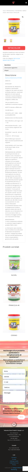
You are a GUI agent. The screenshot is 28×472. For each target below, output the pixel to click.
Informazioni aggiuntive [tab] (10, 67)
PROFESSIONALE (10, 10)
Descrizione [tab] (7, 65)
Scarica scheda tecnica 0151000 (13, 78)
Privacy (14, 464)
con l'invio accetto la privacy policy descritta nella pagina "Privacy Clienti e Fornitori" (13, 411)
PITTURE (12, 60)
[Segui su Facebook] (14, 424)
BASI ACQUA (10, 12)
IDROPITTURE (6, 60)
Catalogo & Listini (14, 461)
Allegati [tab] (6, 70)
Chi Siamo (14, 457)
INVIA (21, 417)
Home (4, 10)
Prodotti (14, 459)
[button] (22, 17)
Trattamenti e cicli (14, 463)
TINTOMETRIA (18, 10)
